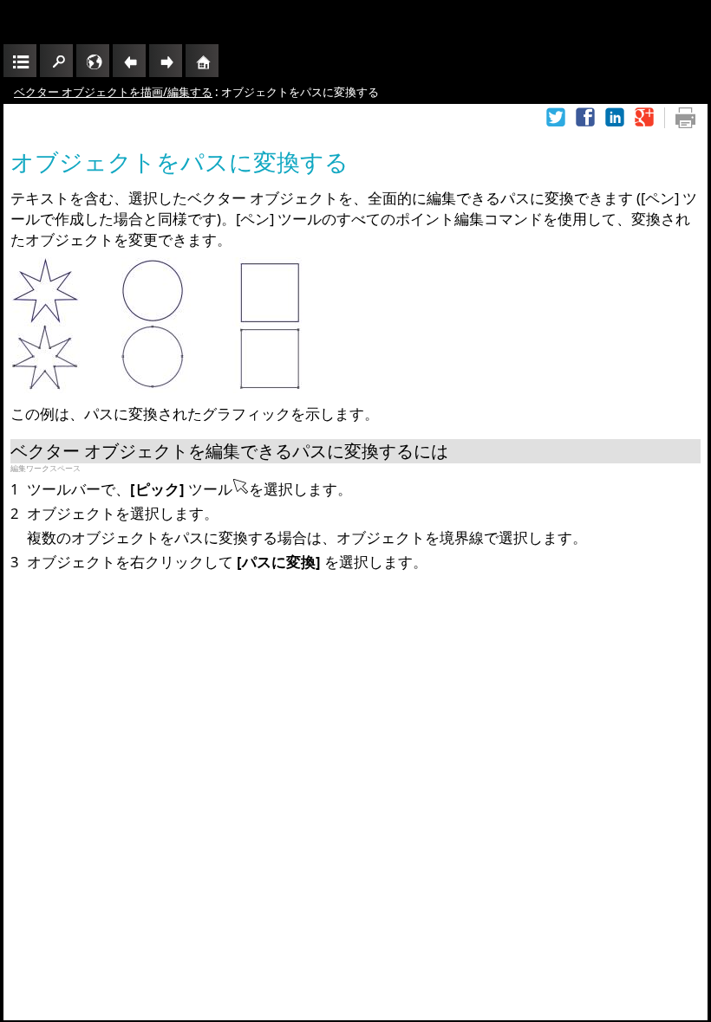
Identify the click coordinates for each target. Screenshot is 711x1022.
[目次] (19, 60)
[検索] (56, 60)
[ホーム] (202, 60)
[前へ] (129, 60)
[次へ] (165, 60)
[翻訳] (92, 60)
